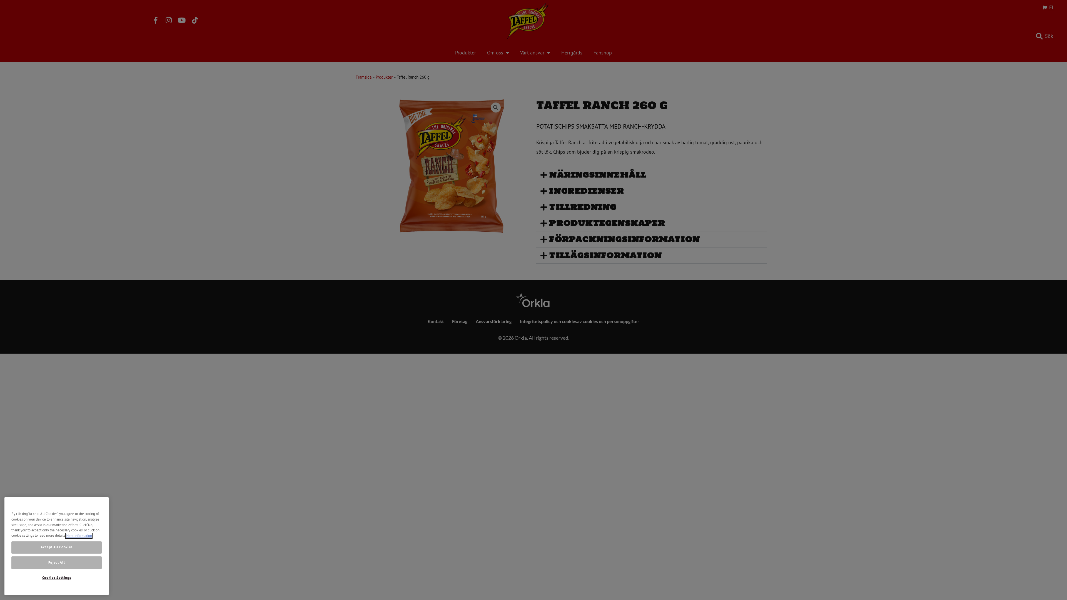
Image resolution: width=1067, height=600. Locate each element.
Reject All (56, 562)
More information (79, 535)
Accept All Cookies (57, 547)
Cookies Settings (56, 577)
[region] (56, 546)
